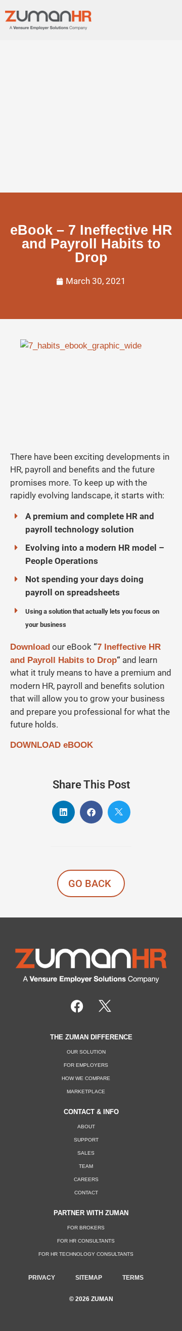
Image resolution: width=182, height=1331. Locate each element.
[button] (162, 17)
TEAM (86, 1166)
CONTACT (86, 1192)
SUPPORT (86, 1140)
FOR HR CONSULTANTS (86, 1241)
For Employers (86, 1065)
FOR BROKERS (86, 1227)
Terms (133, 1277)
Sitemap (88, 1277)
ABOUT (86, 1126)
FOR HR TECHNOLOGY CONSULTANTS (85, 1254)
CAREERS (86, 1179)
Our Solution (86, 1052)
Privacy (41, 1277)
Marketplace (86, 1091)
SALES (86, 1153)
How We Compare (86, 1078)
